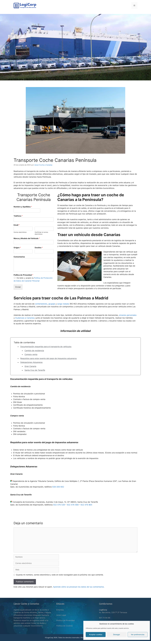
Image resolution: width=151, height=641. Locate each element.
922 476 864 (86, 505)
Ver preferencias (137, 634)
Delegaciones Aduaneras (31, 362)
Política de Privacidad (23, 275)
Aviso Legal (61, 615)
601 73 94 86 (104, 618)
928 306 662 (58, 487)
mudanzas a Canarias (24, 318)
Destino (39, 247)
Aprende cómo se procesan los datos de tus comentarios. (78, 587)
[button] (3, 47)
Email (17, 225)
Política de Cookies (64, 626)
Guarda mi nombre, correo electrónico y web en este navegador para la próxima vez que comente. (60, 575)
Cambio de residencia (34, 350)
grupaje (51, 304)
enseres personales (128, 315)
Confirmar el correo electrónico (41, 233)
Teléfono (18, 216)
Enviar (18, 287)
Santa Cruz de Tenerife (35, 370)
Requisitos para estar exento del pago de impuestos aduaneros (48, 358)
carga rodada (63, 304)
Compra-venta (31, 354)
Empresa (60, 610)
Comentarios (19, 257)
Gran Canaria (30, 366)
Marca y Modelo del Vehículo (27, 238)
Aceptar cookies (95, 634)
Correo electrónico (20, 232)
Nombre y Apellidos (23, 207)
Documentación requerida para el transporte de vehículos (45, 346)
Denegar (116, 634)
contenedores (41, 304)
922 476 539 (59, 505)
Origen (17, 247)
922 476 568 (72, 505)
